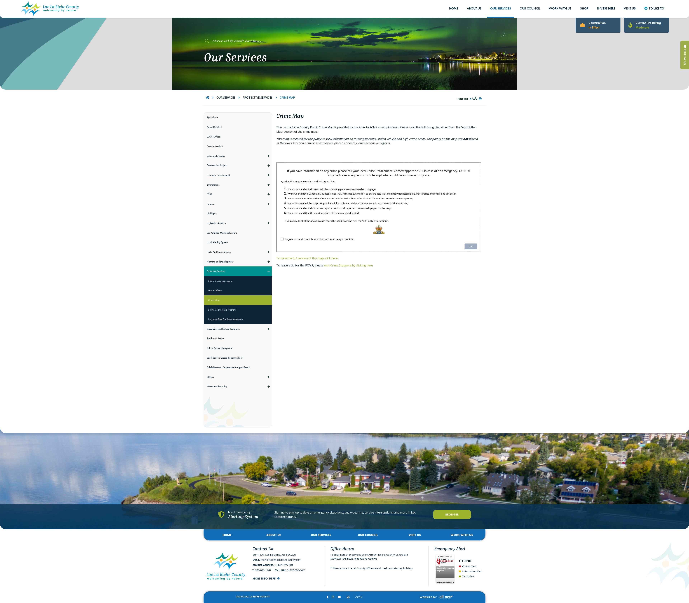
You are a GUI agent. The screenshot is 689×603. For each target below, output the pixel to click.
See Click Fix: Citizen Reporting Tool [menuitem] (224, 357)
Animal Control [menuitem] (214, 127)
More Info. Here (264, 578)
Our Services (225, 98)
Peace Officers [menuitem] (215, 290)
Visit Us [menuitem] (630, 8)
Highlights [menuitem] (211, 213)
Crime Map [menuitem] (213, 300)
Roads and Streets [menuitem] (215, 338)
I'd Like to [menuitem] (656, 8)
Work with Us (462, 535)
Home (227, 535)
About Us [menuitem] (474, 8)
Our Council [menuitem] (530, 8)
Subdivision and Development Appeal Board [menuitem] (228, 367)
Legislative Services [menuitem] (216, 223)
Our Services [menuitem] (500, 8)
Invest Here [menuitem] (606, 8)
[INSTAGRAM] (333, 597)
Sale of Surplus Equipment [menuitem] (219, 348)
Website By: (436, 597)
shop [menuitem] (584, 8)
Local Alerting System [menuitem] (217, 242)
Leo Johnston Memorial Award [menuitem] (222, 232)
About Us (274, 535)
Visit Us (415, 535)
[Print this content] (480, 98)
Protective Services (258, 98)
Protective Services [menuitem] (216, 271)
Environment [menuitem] (213, 184)
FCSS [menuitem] (209, 194)
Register (452, 514)
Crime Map (287, 98)
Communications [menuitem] (215, 146)
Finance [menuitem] (210, 203)
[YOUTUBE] (339, 597)
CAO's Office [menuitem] (213, 136)
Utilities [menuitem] (210, 377)
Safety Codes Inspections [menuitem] (220, 280)
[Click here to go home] (211, 97)
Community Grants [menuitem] (216, 155)
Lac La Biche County (50, 8)
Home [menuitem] (453, 8)
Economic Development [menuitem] (218, 175)
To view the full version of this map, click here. (307, 258)
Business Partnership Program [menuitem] (222, 309)
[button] (268, 156)
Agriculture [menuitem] (212, 117)
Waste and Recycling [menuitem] (217, 386)
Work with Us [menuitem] (560, 8)
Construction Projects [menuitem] (217, 165)
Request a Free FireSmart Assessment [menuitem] (225, 319)
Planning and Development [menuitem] (220, 261)
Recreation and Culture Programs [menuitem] (223, 328)
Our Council (368, 535)
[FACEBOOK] (327, 597)
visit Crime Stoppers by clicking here (348, 265)
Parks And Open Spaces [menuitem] (219, 252)
